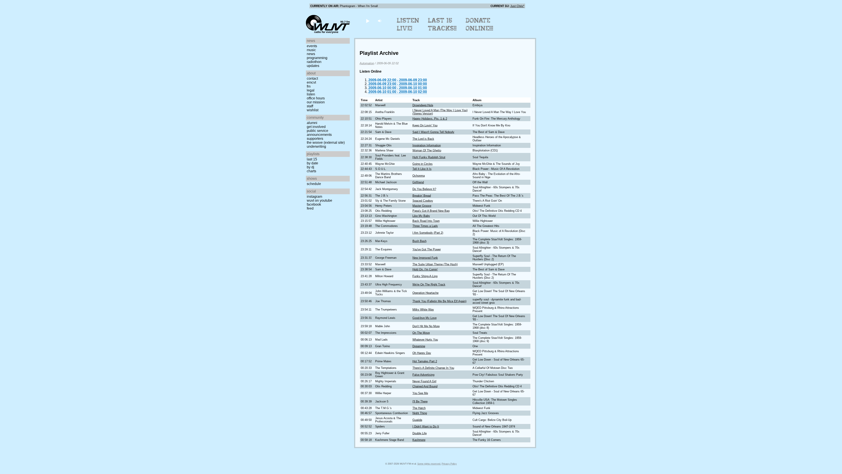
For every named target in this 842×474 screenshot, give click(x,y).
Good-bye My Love (424, 318)
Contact (312, 78)
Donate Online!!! (479, 24)
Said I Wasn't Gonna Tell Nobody (433, 132)
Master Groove (421, 205)
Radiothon (314, 62)
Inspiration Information (426, 145)
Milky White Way (423, 309)
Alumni (312, 123)
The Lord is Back (423, 138)
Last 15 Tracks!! (442, 24)
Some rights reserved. (429, 463)
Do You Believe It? (424, 189)
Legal (310, 90)
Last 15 (312, 159)
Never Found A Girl (424, 381)
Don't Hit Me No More (426, 326)
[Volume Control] (380, 21)
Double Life (419, 433)
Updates (313, 66)
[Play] (368, 21)
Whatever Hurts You (425, 339)
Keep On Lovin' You (424, 125)
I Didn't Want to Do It (425, 426)
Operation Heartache (425, 292)
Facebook (314, 204)
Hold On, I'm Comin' (425, 269)
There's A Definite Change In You (433, 368)
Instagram (314, 196)
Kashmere (418, 440)
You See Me (420, 393)
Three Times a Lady (425, 226)
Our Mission (316, 102)
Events (312, 46)
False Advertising (423, 374)
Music (311, 50)
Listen (311, 94)
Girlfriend (418, 182)
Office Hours (316, 98)
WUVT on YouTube (319, 200)
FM (308, 86)
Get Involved (316, 127)
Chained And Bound (424, 386)
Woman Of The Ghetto (426, 150)
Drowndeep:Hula (422, 105)
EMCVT (311, 82)
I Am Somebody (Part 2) (427, 232)
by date (312, 163)
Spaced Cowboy (422, 200)
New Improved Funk (425, 257)
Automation (367, 63)
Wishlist (312, 110)
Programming (317, 58)
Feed (310, 208)
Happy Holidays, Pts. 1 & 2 (429, 118)
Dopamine (418, 346)
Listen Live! (408, 24)
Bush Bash (419, 241)
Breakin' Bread (421, 195)
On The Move (421, 332)
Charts (311, 171)
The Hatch (419, 408)
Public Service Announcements (319, 132)
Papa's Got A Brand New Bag (431, 210)
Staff (310, 106)
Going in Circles (422, 163)
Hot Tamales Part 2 (424, 361)
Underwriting (316, 146)
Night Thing (419, 413)
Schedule (314, 184)
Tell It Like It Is (422, 169)
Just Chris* (517, 6)
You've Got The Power (426, 249)
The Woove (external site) (326, 142)
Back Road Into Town (426, 221)
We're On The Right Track (428, 284)
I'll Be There (420, 401)
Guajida (417, 420)
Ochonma (418, 175)
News (311, 54)
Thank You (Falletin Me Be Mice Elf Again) (439, 301)
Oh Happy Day (421, 353)
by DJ (310, 167)
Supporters (315, 138)
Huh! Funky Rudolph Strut (428, 157)
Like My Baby (421, 215)
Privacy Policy (449, 463)
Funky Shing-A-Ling (424, 276)
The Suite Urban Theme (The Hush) (435, 264)
